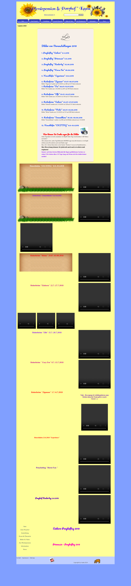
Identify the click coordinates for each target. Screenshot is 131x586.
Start (23, 21)
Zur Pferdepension (81, 21)
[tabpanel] (65, 101)
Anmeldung (46, 21)
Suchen (81, 14)
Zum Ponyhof (34, 21)
